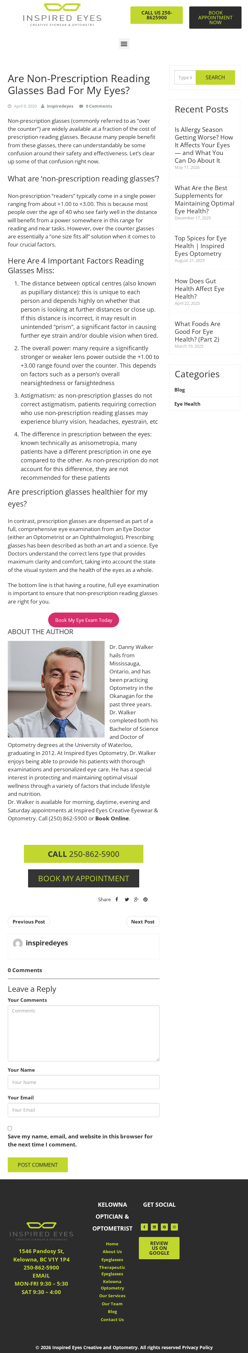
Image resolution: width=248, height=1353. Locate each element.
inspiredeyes (47, 942)
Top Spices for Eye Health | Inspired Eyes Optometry (201, 245)
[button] (124, 43)
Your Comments (27, 1000)
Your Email (21, 1097)
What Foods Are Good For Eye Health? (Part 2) (198, 331)
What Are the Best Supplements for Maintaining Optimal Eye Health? (204, 199)
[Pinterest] (164, 1227)
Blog (179, 389)
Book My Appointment (83, 878)
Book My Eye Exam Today (83, 620)
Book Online (112, 818)
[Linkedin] (154, 1227)
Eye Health (187, 404)
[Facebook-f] (144, 1227)
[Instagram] (174, 1227)
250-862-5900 (83, 853)
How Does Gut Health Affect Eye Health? (199, 288)
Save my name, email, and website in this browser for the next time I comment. (80, 1140)
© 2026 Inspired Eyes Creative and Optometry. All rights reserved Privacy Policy (124, 1347)
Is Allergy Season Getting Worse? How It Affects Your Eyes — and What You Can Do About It (204, 145)
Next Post (143, 921)
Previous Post (29, 921)
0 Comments (99, 106)
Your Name (21, 1070)
